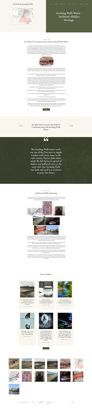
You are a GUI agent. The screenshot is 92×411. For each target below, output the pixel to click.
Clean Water (56, 4)
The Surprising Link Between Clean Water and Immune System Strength (64, 301)
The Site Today (75, 4)
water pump (36, 254)
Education (81, 4)
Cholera (69, 4)
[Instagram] (70, 402)
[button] (46, 348)
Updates (86, 4)
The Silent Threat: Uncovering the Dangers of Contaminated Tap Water (46, 301)
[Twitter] (72, 402)
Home (51, 4)
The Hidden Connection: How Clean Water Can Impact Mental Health (27, 333)
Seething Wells (62, 4)
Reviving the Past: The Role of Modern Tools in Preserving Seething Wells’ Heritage (27, 302)
